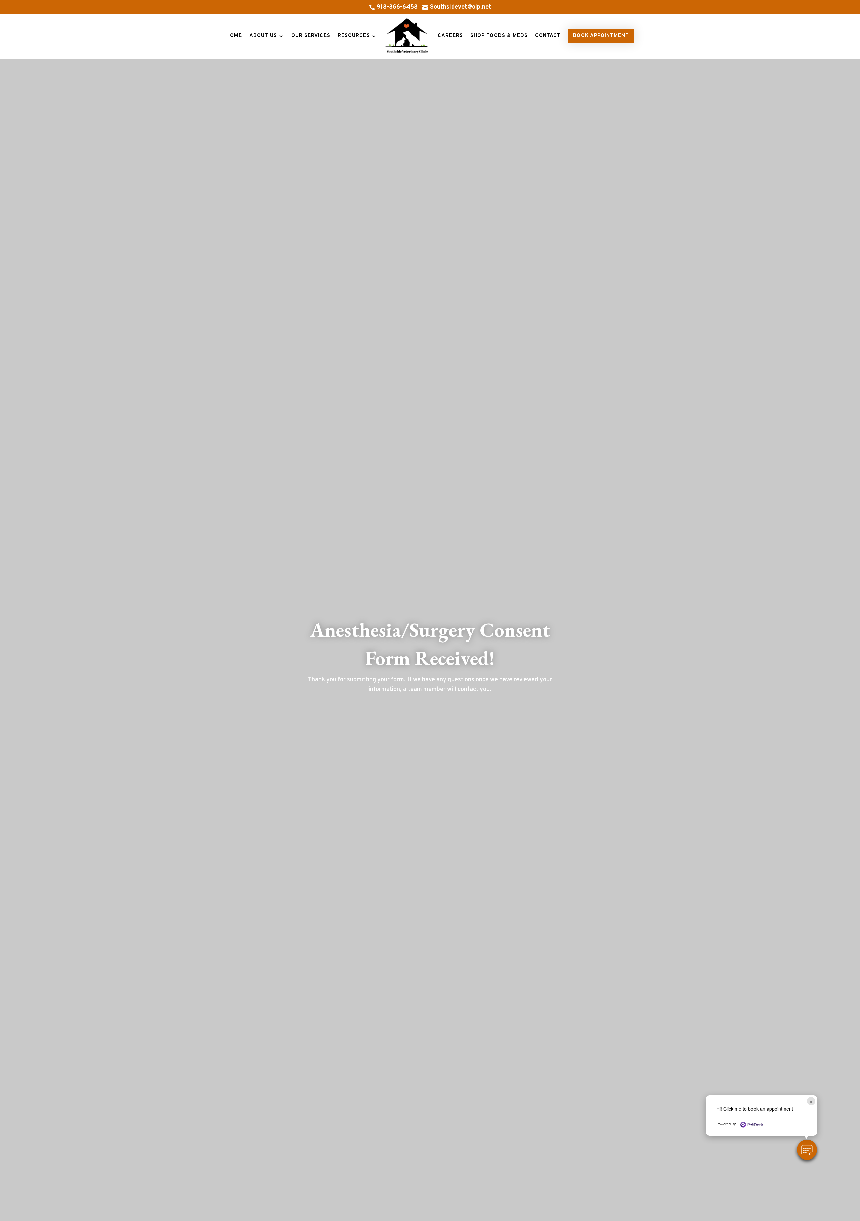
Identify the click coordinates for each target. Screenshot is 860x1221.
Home (234, 36)
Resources (354, 36)
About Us (263, 36)
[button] (807, 1150)
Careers (450, 36)
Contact (548, 36)
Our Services (310, 36)
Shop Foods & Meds (499, 36)
